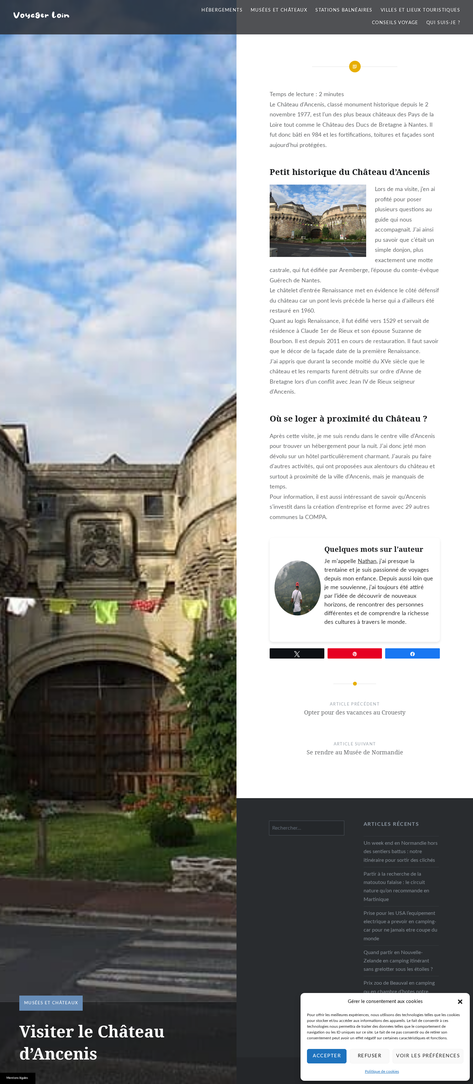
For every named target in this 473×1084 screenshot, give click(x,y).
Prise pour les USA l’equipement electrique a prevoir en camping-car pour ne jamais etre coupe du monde (400, 926)
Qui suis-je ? (443, 23)
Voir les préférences (428, 1055)
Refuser (370, 1055)
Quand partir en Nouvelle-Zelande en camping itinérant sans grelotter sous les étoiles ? (398, 961)
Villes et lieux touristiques (420, 10)
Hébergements (222, 10)
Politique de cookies (382, 1071)
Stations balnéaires (344, 10)
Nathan (367, 561)
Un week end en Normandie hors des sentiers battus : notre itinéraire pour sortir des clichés (401, 851)
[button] (460, 1001)
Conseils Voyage (395, 23)
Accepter (327, 1055)
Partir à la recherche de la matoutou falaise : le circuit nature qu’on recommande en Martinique (396, 886)
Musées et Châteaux (279, 10)
